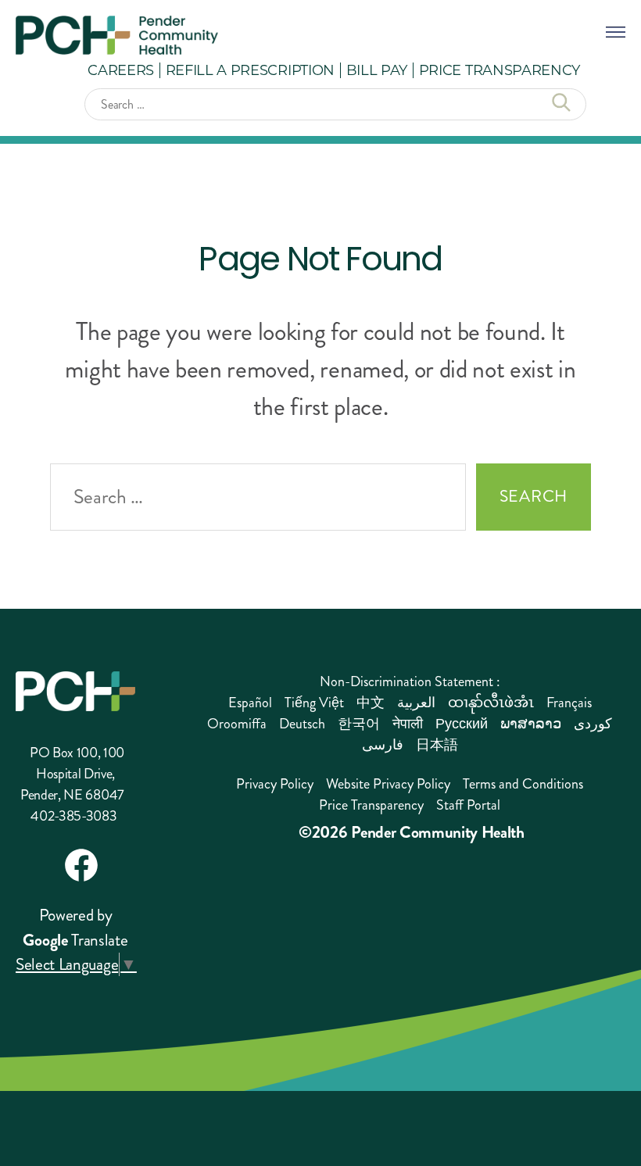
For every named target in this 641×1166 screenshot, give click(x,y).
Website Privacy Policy (388, 784)
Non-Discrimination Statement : (410, 681)
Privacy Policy (274, 784)
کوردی (593, 724)
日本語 (437, 745)
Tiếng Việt (314, 702)
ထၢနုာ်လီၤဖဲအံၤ (491, 702)
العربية (416, 702)
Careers (121, 69)
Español (250, 702)
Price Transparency (499, 69)
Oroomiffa (237, 724)
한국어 (359, 724)
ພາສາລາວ (530, 724)
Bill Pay (376, 69)
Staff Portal (468, 805)
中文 (370, 702)
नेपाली (407, 724)
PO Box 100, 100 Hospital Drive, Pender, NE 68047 (72, 773)
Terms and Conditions (523, 784)
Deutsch (302, 724)
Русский (461, 724)
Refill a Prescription (250, 69)
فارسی (382, 745)
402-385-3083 (73, 816)
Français (569, 702)
